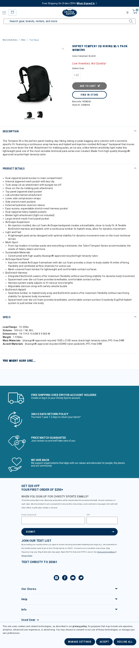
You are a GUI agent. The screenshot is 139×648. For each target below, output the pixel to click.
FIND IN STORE (89, 94)
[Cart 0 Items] (134, 14)
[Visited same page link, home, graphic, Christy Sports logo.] (69, 12)
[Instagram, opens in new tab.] (56, 578)
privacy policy (80, 626)
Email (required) (28, 515)
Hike (23, 40)
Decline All (125, 641)
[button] (62, 48)
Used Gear (28, 619)
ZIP (88, 515)
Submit (30, 531)
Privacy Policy (26, 556)
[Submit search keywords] (128, 19)
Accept (104, 641)
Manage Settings (79, 641)
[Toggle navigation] (4, 13)
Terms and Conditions (106, 552)
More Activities (10, 40)
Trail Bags (34, 40)
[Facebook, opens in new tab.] (64, 578)
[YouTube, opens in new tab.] (73, 578)
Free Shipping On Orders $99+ (68, 3)
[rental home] (12, 12)
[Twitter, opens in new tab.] (81, 578)
